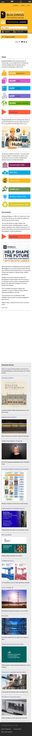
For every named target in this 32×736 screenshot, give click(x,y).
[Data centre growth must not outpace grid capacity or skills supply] (14, 634)
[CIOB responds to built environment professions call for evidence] (14, 662)
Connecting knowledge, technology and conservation (15, 469)
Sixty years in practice (7, 378)
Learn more (4, 307)
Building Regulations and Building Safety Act (13, 508)
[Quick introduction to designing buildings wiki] (16, 115)
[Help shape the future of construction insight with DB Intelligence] (16, 263)
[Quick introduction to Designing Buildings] (16, 106)
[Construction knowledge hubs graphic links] (16, 149)
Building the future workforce (9, 417)
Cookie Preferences (6, 729)
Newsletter (15, 5)
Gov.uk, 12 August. (7, 587)
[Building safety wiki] (16, 199)
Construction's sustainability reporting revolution (14, 672)
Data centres (5, 615)
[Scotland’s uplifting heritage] (14, 579)
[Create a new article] (16, 239)
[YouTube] (26, 42)
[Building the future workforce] (14, 433)
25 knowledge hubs (19, 119)
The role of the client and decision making (12, 644)
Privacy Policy (17, 729)
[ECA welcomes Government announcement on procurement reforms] (14, 714)
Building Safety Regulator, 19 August (11, 441)
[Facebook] (19, 42)
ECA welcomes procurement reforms (11, 697)
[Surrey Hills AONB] (16, 191)
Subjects (7, 31)
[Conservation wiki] (16, 167)
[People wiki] (16, 183)
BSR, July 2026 (6, 535)
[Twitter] (22, 42)
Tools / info (20, 31)
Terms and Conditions (6, 732)
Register (23, 5)
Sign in (28, 5)
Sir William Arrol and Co (8, 560)
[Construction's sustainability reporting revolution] (14, 689)
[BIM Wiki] (16, 175)
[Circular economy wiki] (16, 207)
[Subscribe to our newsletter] (14, 23)
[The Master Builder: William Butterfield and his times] (14, 407)
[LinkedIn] (24, 42)
